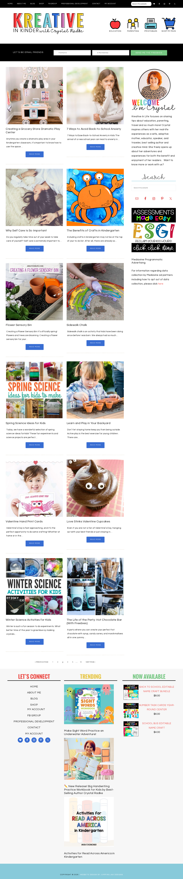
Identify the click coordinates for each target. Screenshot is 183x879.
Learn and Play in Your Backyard (89, 423)
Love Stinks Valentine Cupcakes (88, 521)
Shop (34, 704)
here (160, 284)
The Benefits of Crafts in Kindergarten (93, 230)
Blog (34, 698)
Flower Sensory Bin (19, 325)
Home (34, 686)
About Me (34, 692)
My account (36, 709)
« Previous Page (41, 662)
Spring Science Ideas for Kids (26, 423)
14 (81, 662)
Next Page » (90, 662)
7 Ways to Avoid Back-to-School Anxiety (94, 129)
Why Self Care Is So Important (26, 230)
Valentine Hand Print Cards (24, 521)
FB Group (34, 715)
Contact (34, 727)
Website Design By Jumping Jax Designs (101, 874)
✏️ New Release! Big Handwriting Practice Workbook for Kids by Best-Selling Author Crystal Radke (89, 790)
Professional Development (34, 721)
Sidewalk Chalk (77, 325)
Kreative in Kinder (49, 23)
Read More (34, 154)
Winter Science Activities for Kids (28, 619)
